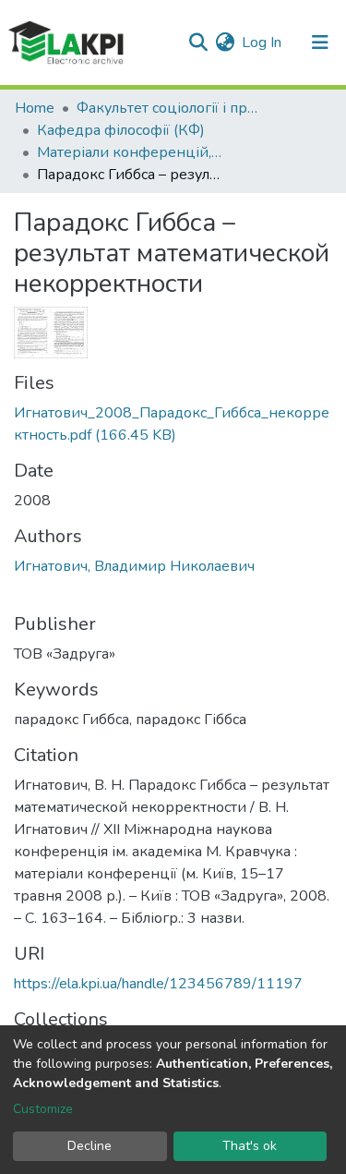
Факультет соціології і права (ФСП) (169, 108)
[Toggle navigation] (320, 42)
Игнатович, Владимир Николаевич (134, 566)
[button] (224, 42)
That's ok (249, 1146)
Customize (43, 1109)
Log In (262, 42)
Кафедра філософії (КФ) (121, 130)
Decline (89, 1146)
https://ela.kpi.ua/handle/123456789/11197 (158, 984)
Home (34, 108)
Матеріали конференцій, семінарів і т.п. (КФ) (129, 152)
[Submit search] (197, 42)
